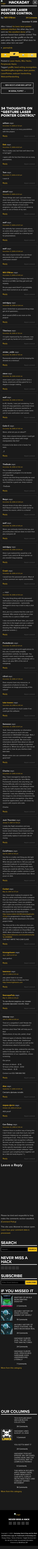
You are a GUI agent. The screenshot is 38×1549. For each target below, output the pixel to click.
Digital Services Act (29, 1538)
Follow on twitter (6, 1267)
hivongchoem (9, 952)
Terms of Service (17, 1538)
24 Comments (22, 1347)
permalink (7, 47)
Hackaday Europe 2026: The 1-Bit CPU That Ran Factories (23, 1340)
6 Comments (21, 1466)
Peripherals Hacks (9, 64)
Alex (4, 1086)
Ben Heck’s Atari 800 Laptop (17, 85)
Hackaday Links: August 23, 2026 (21, 1432)
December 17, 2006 (29, 22)
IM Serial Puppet (17, 91)
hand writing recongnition (25, 67)
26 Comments (22, 1426)
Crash (5, 571)
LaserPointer (6, 73)
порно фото (9, 1105)
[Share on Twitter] (5, 21)
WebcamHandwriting (10, 76)
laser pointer (29, 70)
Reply (5, 136)
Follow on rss (13, 1267)
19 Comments (21, 1319)
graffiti (11, 67)
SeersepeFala (9, 995)
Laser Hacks (15, 61)
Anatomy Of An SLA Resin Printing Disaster (23, 1299)
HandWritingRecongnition (12, 70)
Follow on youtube (10, 1267)
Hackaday (19, 2)
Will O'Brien (10, 17)
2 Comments (21, 1306)
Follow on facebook (2, 1267)
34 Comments (31, 18)
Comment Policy (8, 1222)
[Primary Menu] (35, 2)
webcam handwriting (22, 73)
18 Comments (21, 1487)
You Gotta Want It (22, 1445)
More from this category (11, 1368)
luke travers (8, 702)
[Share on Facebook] (2, 21)
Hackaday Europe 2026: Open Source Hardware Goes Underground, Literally (22, 1355)
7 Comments (21, 1364)
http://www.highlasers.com (13, 982)
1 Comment (20, 1437)
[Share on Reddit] (11, 21)
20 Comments (22, 1333)
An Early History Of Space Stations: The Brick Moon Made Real (24, 1327)
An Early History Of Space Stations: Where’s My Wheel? (23, 1313)
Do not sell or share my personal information (19, 1540)
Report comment (29, 136)
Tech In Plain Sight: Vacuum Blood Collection (23, 1420)
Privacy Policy (6, 1538)
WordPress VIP (23, 1542)
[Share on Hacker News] (8, 21)
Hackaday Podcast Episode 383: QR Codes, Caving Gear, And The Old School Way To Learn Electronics (24, 1457)
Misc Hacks (26, 61)
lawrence (7, 971)
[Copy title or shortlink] (14, 22)
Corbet (6, 889)
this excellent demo (17, 32)
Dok (4, 144)
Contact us (17, 1267)
